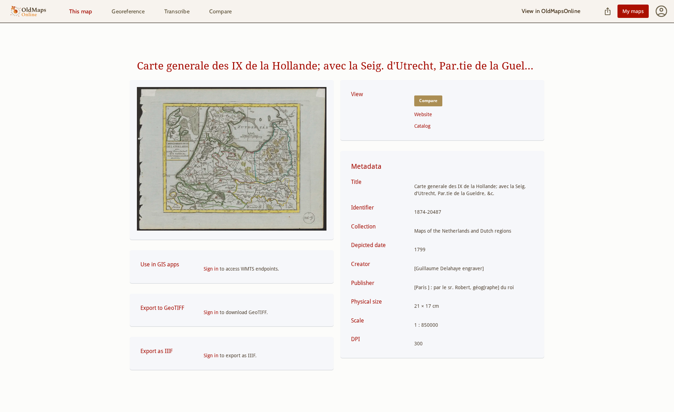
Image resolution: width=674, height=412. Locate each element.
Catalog (422, 126)
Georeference (128, 11)
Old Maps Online (28, 11)
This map (80, 11)
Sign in (211, 269)
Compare (220, 11)
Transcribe (177, 11)
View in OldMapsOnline (551, 11)
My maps (633, 11)
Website (423, 114)
